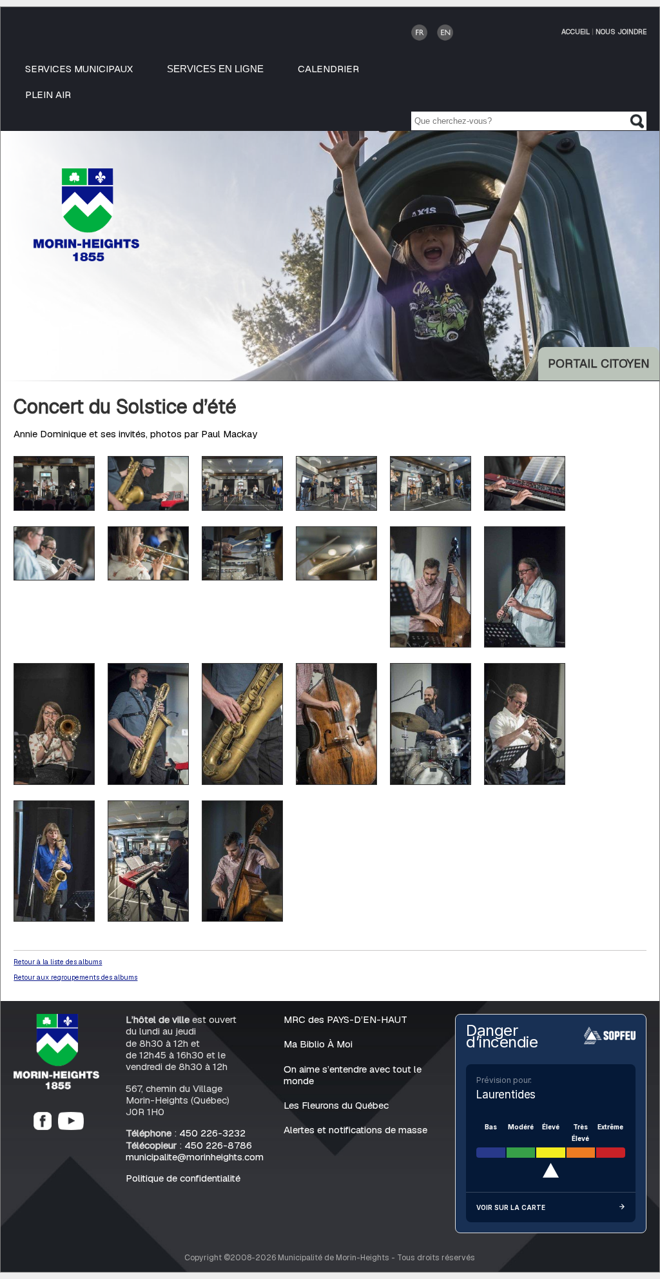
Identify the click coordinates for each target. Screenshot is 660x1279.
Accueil (575, 31)
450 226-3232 (212, 1133)
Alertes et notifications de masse (355, 1130)
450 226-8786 (218, 1145)
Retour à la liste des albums (58, 961)
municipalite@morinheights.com (195, 1157)
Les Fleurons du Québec (336, 1105)
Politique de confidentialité (183, 1178)
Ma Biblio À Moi (318, 1044)
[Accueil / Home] (86, 258)
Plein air (48, 94)
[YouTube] (71, 1126)
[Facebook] (42, 1126)
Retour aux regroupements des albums (75, 977)
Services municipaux (79, 69)
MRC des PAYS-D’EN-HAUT (345, 1019)
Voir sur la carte (510, 1207)
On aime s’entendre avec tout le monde (353, 1075)
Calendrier (328, 69)
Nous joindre (621, 31)
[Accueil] (56, 1086)
